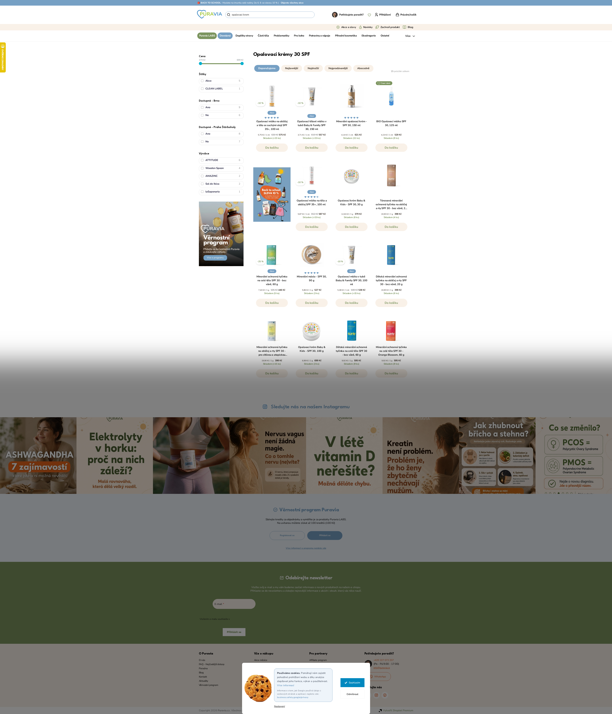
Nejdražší (313, 68)
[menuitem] (207, 35)
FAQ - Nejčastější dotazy (212, 664)
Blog (410, 27)
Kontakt (203, 676)
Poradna (203, 668)
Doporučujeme (267, 68)
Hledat (320, 15)
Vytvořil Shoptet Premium (398, 710)
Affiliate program (318, 660)
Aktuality (203, 680)
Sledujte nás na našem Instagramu (310, 406)
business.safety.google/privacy (292, 697)
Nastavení (279, 706)
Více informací (285, 685)
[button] (331, 68)
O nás (202, 660)
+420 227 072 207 (384, 660)
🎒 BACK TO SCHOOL (209, 2)
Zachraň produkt (390, 27)
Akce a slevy (348, 27)
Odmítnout (352, 694)
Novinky (367, 27)
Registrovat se (287, 535)
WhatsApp (380, 676)
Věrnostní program (208, 685)
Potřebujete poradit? (351, 14)
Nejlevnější (291, 68)
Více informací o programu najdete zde (306, 548)
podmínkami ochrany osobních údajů (249, 619)
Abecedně (363, 68)
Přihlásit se (325, 535)
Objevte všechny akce (292, 2)
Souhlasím (354, 682)
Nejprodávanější (338, 68)
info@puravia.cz (382, 667)
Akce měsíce (260, 660)
